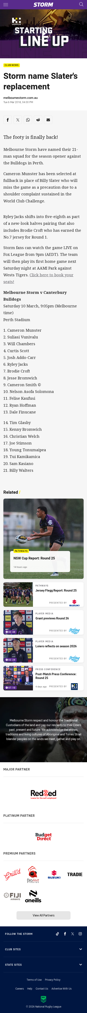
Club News (12, 65)
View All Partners (43, 915)
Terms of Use (34, 979)
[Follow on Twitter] (72, 934)
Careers (19, 988)
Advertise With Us (62, 988)
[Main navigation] (5, 4)
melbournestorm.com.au (20, 97)
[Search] (81, 4)
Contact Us (42, 988)
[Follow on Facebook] (65, 934)
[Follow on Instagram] (80, 934)
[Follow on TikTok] (57, 934)
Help (29, 988)
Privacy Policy (52, 979)
